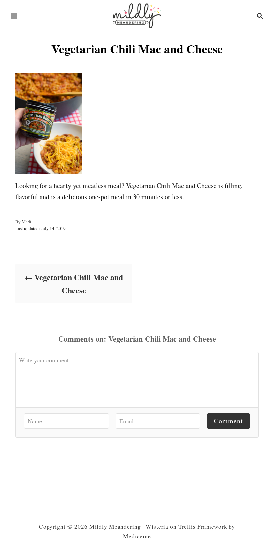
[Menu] (14, 16)
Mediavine (137, 536)
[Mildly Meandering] (137, 14)
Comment (228, 420)
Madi (26, 222)
